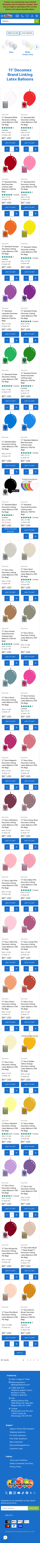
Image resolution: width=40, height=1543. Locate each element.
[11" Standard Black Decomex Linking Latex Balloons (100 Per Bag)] (10, 485)
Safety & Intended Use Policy (21, 1463)
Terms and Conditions (18, 1460)
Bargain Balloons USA (26, 1531)
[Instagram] (14, 1492)
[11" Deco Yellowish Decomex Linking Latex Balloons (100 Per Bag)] (10, 1104)
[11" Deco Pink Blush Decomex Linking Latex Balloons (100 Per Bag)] (10, 1290)
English (8, 1515)
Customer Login (16, 1448)
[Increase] (16, 149)
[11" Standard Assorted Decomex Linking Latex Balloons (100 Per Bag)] (29, 485)
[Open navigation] (2, 16)
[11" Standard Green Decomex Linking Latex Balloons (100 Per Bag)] (10, 353)
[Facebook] (10, 1492)
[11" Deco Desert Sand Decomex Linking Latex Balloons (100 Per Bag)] (10, 611)
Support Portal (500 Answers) (22, 1429)
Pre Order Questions (18, 1435)
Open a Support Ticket (20, 1379)
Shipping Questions (17, 1432)
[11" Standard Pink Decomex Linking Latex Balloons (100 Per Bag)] (29, 162)
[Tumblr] (31, 1492)
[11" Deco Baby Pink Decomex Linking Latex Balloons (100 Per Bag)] (29, 860)
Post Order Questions (18, 1438)
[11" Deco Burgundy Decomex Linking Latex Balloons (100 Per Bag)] (10, 1228)
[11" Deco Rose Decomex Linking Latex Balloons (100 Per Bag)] (29, 741)
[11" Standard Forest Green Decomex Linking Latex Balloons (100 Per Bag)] (29, 353)
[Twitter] (6, 1492)
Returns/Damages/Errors (20, 1445)
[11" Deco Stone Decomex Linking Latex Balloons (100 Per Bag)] (29, 611)
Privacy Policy (15, 1467)
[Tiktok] (23, 1492)
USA (13, 1398)
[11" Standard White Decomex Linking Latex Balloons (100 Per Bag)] (10, 97)
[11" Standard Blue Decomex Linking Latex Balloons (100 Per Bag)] (10, 420)
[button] (5, 1537)
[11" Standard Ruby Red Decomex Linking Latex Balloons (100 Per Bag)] (10, 162)
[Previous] (3, 47)
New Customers (16, 1442)
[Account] (32, 16)
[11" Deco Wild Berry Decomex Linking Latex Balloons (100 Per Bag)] (10, 800)
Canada (14, 1408)
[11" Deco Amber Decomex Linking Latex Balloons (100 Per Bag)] (29, 1104)
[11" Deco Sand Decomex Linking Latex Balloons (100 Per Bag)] (29, 549)
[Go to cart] (37, 16)
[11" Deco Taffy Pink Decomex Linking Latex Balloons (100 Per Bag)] (10, 922)
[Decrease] (7, 149)
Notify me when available (10, 530)
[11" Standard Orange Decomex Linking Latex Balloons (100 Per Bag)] (10, 227)
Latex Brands (26, 33)
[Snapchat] (34, 1492)
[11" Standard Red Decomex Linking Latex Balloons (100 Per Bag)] (29, 97)
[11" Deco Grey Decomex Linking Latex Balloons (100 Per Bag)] (10, 549)
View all (20, 1353)
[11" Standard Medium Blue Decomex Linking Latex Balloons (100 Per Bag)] (29, 420)
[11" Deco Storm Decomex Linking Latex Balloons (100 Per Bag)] (10, 676)
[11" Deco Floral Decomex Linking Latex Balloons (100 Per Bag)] (10, 1166)
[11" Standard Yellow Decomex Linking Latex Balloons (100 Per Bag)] (29, 227)
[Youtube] (18, 1492)
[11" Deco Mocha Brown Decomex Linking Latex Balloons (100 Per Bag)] (29, 1290)
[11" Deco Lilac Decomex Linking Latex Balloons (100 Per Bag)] (29, 1166)
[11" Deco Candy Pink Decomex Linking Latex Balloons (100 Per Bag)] (29, 922)
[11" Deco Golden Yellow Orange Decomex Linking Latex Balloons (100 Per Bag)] (29, 1041)
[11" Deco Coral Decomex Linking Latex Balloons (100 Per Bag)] (29, 982)
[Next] (36, 47)
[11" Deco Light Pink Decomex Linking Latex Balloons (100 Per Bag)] (10, 860)
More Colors (13, 33)
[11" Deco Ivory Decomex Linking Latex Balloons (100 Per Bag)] (10, 1041)
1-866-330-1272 (17, 1388)
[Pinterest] (27, 1492)
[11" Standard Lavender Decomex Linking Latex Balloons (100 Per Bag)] (10, 291)
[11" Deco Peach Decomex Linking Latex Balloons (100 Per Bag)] (10, 982)
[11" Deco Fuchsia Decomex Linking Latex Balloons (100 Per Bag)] (29, 676)
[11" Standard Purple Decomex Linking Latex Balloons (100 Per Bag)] (29, 291)
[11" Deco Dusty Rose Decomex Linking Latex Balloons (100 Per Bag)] (29, 800)
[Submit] (36, 21)
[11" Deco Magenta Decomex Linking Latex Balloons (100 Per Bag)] (10, 741)
